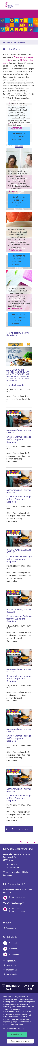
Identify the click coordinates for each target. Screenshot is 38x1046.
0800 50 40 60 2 (18, 897)
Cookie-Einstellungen (15, 1029)
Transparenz (11, 970)
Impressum (11, 961)
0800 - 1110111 (18, 909)
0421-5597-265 (12, 867)
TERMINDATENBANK (13, 987)
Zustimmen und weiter (20, 1041)
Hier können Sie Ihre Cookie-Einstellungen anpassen (18, 138)
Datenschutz (16, 128)
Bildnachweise (26, 842)
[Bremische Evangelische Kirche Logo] (9, 5)
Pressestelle (11, 928)
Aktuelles (6, 42)
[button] (17, 5)
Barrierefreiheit (12, 974)
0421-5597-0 (11, 865)
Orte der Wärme (19, 42)
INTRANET (31, 987)
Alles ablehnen (17, 1034)
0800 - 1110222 (18, 911)
